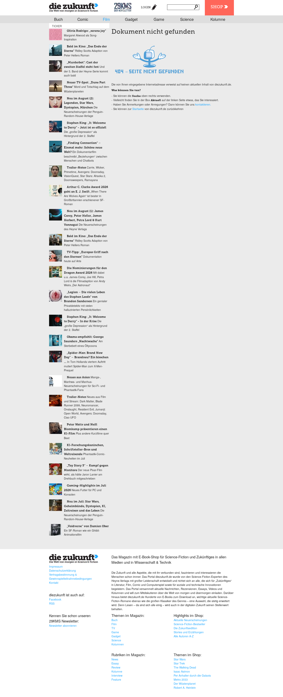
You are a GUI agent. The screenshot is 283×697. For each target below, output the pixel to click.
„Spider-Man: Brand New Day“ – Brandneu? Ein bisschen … (86, 357)
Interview (116, 675)
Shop (217, 7)
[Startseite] (73, 6)
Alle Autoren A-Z (184, 636)
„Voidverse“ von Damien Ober (88, 526)
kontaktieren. (203, 104)
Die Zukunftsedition (185, 628)
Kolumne (217, 19)
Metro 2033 (181, 679)
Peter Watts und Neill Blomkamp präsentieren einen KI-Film (85, 429)
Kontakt (53, 583)
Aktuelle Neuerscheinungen (190, 620)
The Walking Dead (185, 667)
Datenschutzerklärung (62, 570)
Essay (115, 663)
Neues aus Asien (78, 377)
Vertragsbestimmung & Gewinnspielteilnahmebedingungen (70, 576)
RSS (51, 603)
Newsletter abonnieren (63, 625)
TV (113, 628)
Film (106, 19)
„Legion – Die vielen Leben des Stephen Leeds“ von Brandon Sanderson (84, 297)
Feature (116, 679)
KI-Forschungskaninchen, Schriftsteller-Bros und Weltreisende (84, 450)
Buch (58, 19)
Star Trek (179, 663)
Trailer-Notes (76, 167)
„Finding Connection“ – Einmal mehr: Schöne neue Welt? (83, 147)
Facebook (55, 599)
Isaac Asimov (182, 671)
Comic (82, 19)
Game (159, 19)
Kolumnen (117, 644)
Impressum (56, 566)
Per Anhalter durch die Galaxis (192, 675)
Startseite (138, 109)
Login (146, 7)
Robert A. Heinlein (185, 687)
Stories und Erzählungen (189, 632)
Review (115, 667)
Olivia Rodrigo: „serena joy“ (86, 30)
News (114, 659)
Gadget (131, 19)
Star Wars (180, 659)
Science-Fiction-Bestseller (189, 624)
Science (187, 19)
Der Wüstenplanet (185, 683)
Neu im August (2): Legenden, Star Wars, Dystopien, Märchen (79, 103)
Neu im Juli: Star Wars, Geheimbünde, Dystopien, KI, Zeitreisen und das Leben (85, 506)
